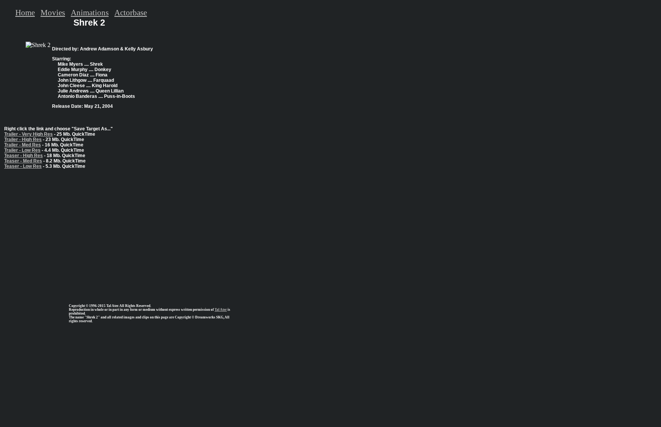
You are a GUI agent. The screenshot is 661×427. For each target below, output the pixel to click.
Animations (90, 12)
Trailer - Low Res (22, 150)
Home (25, 12)
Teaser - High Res (23, 155)
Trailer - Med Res (22, 145)
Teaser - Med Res (23, 161)
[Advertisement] (89, 233)
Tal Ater (221, 310)
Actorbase (130, 12)
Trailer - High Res (23, 139)
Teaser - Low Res (23, 166)
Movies (53, 12)
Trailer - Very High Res (28, 134)
